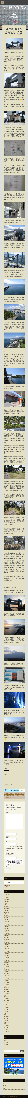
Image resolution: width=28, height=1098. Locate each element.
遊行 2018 (6, 996)
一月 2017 (6, 1027)
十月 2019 (6, 953)
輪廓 (4, 1088)
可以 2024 (6, 908)
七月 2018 (6, 987)
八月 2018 (6, 985)
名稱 (7, 832)
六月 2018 (6, 989)
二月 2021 (6, 919)
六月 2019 (6, 962)
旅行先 (4, 1086)
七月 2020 (6, 933)
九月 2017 (6, 1009)
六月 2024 (6, 906)
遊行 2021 (6, 917)
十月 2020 (6, 926)
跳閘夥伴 (14, 1096)
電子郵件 (8, 837)
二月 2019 (6, 971)
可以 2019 (6, 964)
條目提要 (6, 1042)
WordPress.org (7, 1047)
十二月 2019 (7, 949)
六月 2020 (6, 935)
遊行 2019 (6, 969)
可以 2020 (6, 937)
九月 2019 (6, 955)
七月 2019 (6, 960)
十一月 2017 (7, 1005)
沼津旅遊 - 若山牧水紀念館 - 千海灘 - (19, 795)
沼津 (11, 784)
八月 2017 (6, 1011)
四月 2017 (6, 1020)
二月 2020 (6, 944)
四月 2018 (6, 994)
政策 (4, 1090)
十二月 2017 (7, 1003)
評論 (7, 812)
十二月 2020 (7, 922)
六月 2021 (6, 915)
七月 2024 (6, 904)
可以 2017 (6, 1018)
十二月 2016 (7, 1029)
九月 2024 (6, 899)
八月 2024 (6, 901)
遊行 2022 (6, 913)
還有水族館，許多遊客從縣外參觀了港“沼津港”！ (9, 795)
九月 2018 (6, 982)
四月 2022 (6, 910)
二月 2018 (6, 998)
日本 (9, 784)
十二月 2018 (7, 976)
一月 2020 (6, 946)
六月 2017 (6, 1016)
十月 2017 (6, 1007)
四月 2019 (6, 967)
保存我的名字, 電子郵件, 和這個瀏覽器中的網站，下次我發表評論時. (14, 848)
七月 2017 (6, 1014)
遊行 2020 (6, 942)
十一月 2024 (7, 895)
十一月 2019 (7, 951)
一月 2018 (6, 1000)
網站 (7, 842)
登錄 (5, 1040)
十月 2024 (6, 897)
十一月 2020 (7, 924)
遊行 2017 (6, 1023)
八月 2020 (6, 931)
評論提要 (6, 1045)
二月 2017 (6, 1025)
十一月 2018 (7, 978)
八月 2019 (6, 958)
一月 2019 (6, 973)
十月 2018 (6, 980)
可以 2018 (6, 991)
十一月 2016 (7, 1032)
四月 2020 (6, 940)
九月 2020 (6, 928)
